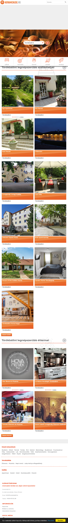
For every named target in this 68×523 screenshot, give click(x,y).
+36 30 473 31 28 (11, 498)
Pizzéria (11, 463)
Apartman (5, 473)
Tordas (22, 450)
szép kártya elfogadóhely (33, 463)
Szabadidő (47, 64)
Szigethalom (6, 454)
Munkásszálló (25, 473)
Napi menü (19, 463)
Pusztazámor (58, 450)
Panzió (34, 473)
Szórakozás (61, 64)
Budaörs (5, 450)
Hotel (18, 473)
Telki (32, 452)
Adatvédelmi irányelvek (9, 511)
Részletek (51, 520)
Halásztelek (10, 452)
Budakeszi (48, 450)
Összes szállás (6, 334)
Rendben (60, 520)
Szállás (4, 470)
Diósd (11, 450)
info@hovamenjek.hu (12, 495)
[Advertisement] (34, 17)
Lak (17, 452)
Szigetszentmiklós (28, 454)
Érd (27, 450)
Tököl (14, 454)
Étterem (5, 463)
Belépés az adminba (8, 508)
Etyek (19, 454)
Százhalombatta (40, 452)
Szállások (7, 64)
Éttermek (34, 64)
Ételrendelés (20, 64)
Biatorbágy (40, 450)
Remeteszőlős (24, 452)
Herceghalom (52, 452)
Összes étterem (7, 435)
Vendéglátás (6, 460)
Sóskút (32, 450)
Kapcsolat (5, 506)
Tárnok (16, 450)
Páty (3, 452)
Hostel (12, 473)
